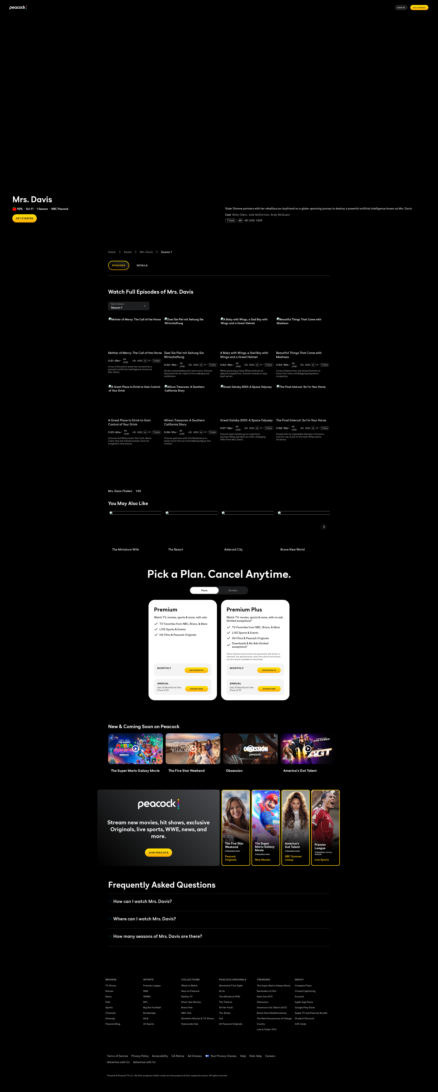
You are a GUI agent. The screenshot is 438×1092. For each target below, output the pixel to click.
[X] (299, 1063)
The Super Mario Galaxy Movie (274, 985)
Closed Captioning (305, 990)
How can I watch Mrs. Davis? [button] (142, 901)
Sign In (401, 8)
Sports (109, 1007)
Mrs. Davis (146, 252)
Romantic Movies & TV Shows (197, 1018)
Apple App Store (304, 1001)
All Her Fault (226, 1007)
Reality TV (187, 996)
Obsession (262, 1001)
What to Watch (189, 985)
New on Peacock (190, 990)
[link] (135, 473)
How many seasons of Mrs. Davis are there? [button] (157, 936)
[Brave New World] (304, 528)
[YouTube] (317, 1053)
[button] (135, 748)
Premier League (152, 985)
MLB (145, 1018)
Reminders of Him (266, 990)
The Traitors (225, 1001)
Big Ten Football (152, 1007)
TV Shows (110, 985)
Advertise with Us (118, 1062)
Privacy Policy (140, 1056)
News (108, 996)
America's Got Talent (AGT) (272, 1007)
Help (243, 1056)
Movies (109, 990)
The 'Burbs (224, 1012)
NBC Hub (186, 1012)
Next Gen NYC (265, 996)
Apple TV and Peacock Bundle (311, 1012)
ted (221, 1018)
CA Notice (177, 1056)
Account (299, 996)
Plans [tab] (204, 590)
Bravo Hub (186, 1007)
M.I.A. (222, 990)
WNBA (147, 996)
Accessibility (160, 1056)
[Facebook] (299, 1053)
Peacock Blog (112, 1023)
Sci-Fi (29, 208)
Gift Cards (300, 1023)
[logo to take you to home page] (18, 7)
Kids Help (255, 1056)
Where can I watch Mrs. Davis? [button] (144, 918)
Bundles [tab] (233, 590)
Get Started (419, 8)
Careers (270, 1056)
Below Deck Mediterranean (272, 1012)
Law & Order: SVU (266, 1029)
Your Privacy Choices (224, 1056)
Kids (107, 1001)
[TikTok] (308, 1053)
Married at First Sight (231, 985)
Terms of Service (117, 1056)
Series (128, 252)
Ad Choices (195, 1056)
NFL (145, 1001)
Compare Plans (303, 985)
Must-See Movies (191, 1001)
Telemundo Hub (189, 1023)
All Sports (148, 1023)
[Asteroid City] (248, 528)
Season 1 (166, 252)
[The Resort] (192, 528)
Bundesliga (149, 1012)
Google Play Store (305, 1007)
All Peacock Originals (230, 1023)
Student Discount (304, 1018)
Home (112, 252)
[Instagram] (326, 1053)
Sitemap (110, 1018)
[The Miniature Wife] (136, 528)
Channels (110, 1012)
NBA (145, 990)
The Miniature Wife (229, 996)
